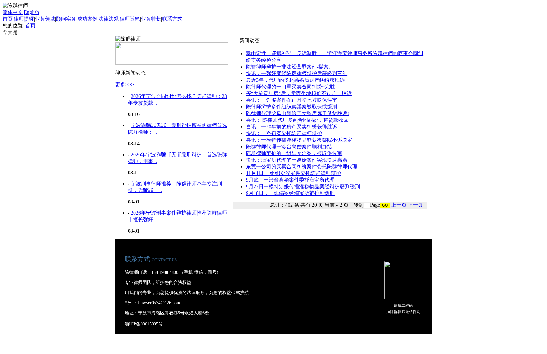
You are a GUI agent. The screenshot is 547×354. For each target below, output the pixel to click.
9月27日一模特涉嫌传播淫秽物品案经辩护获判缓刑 (303, 186)
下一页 (415, 205)
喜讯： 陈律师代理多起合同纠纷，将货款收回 (297, 120)
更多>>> (124, 84)
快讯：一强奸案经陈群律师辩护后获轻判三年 (296, 73)
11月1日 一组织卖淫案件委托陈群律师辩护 (293, 173)
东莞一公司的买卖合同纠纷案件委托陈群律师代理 (301, 166)
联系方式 (172, 19)
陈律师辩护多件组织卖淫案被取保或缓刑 (291, 106)
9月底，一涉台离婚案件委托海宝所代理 (290, 180)
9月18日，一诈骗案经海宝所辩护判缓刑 (290, 193)
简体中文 (13, 12)
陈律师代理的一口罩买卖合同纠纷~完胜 (290, 86)
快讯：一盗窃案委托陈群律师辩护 (284, 133)
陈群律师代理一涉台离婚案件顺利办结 (289, 146)
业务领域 (45, 19)
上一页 (398, 205)
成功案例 (87, 19)
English (31, 12)
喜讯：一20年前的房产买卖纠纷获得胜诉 (291, 126)
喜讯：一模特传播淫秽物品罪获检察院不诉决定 (299, 140)
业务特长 (151, 19)
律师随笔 (130, 19)
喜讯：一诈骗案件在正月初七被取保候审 (291, 100)
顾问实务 (66, 19)
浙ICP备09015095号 (144, 324)
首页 (8, 19)
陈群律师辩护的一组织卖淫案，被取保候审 (294, 153)
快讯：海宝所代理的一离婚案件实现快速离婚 (296, 160)
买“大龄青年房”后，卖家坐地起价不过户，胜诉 (299, 93)
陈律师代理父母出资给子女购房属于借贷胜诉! (297, 113)
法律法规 (108, 19)
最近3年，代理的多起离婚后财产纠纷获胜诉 (295, 80)
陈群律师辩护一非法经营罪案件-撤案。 (290, 66)
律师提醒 (24, 19)
